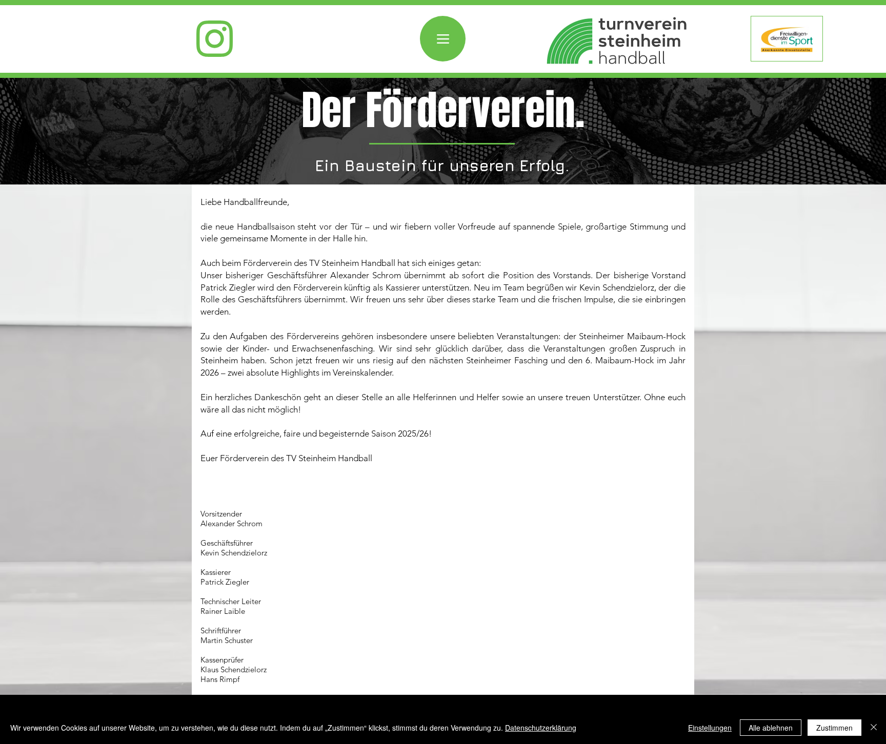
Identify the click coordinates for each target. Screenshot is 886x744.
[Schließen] (874, 727)
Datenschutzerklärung (540, 727)
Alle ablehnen (771, 727)
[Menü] (443, 38)
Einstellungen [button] (710, 727)
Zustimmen (834, 727)
